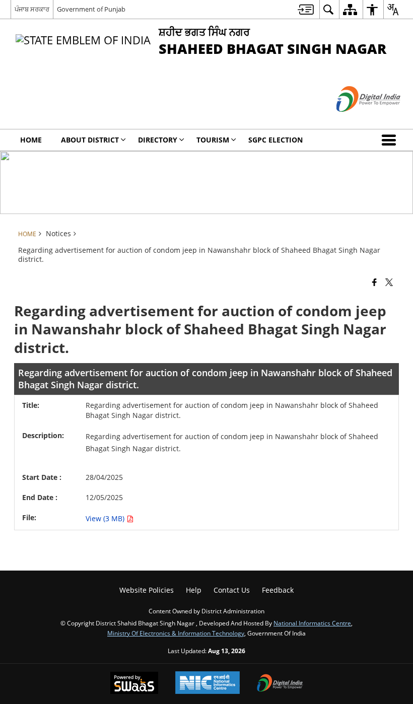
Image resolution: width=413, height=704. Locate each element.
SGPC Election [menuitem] (275, 140)
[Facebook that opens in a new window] (374, 282)
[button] (391, 140)
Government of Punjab (91, 9)
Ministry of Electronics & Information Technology (175, 633)
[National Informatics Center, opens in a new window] (207, 683)
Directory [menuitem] (157, 140)
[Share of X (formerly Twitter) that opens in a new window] (389, 282)
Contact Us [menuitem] (232, 590)
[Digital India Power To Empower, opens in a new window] (280, 683)
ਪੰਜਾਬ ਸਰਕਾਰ (32, 9)
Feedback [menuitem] (278, 590)
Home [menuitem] (31, 140)
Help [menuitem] (193, 590)
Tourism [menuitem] (212, 140)
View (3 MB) (106, 518)
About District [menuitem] (90, 140)
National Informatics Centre (312, 623)
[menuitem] (305, 9)
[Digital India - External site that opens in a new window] (356, 120)
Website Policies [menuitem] (146, 590)
